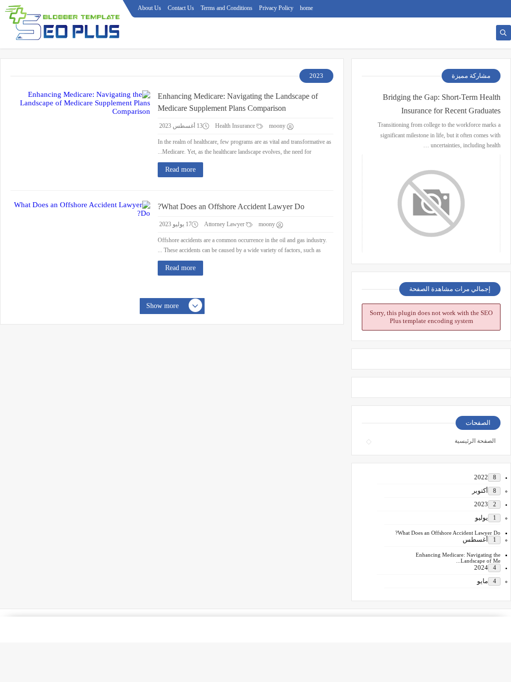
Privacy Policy (276, 7)
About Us (149, 7)
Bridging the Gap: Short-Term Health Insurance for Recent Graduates (442, 104)
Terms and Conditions (227, 7)
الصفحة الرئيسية (475, 440)
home (306, 7)
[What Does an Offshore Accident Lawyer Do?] (80, 246)
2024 (481, 567)
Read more (180, 169)
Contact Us (181, 7)
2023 (481, 504)
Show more (162, 306)
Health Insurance (235, 125)
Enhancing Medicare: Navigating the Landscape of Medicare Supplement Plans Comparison (238, 102)
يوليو (481, 517)
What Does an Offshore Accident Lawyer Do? (231, 206)
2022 (481, 477)
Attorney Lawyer (225, 224)
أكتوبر (480, 490)
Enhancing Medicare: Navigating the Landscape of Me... (458, 558)
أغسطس (475, 539)
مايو (482, 581)
